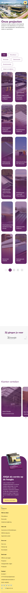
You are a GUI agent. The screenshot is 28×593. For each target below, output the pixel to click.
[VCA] (9, 589)
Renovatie (4, 519)
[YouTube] (11, 585)
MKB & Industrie (5, 533)
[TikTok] (9, 585)
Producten (4, 566)
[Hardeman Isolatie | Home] (8, 2)
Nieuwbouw (4, 516)
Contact (3, 571)
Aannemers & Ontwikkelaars (8, 530)
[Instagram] (4, 585)
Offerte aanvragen (6, 558)
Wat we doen (5, 513)
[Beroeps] (2, 589)
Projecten (3, 561)
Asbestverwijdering (6, 522)
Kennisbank (4, 550)
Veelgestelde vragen (6, 564)
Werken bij (4, 547)
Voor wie (3, 526)
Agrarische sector (5, 536)
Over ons (3, 540)
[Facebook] (2, 585)
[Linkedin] (7, 585)
